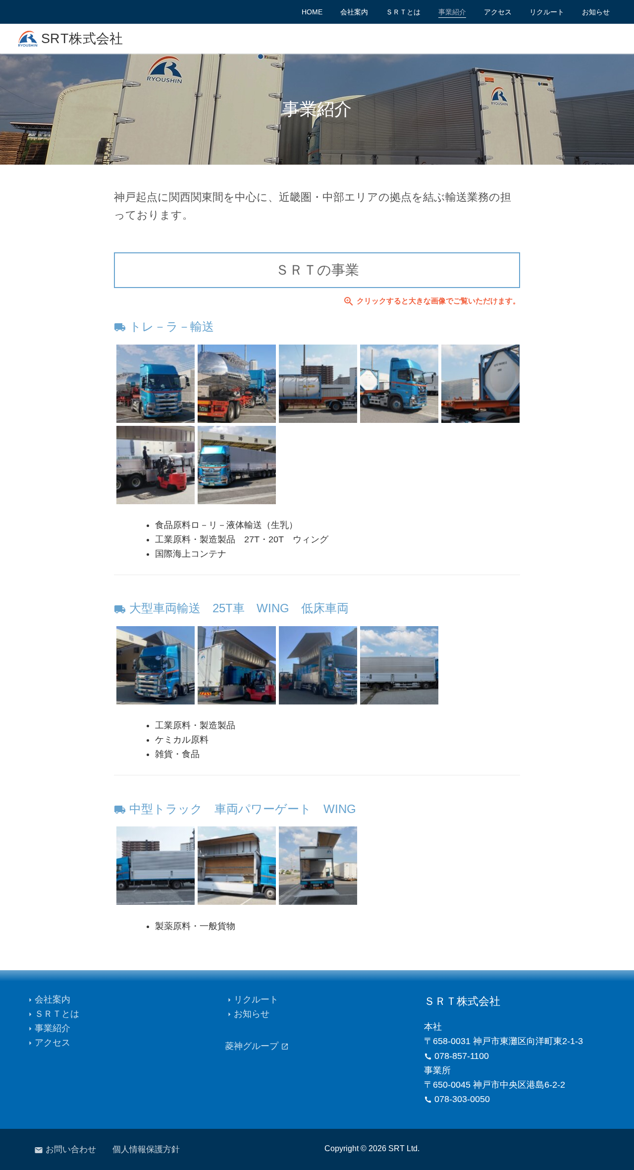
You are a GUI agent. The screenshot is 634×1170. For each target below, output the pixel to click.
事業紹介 (48, 1028)
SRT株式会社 (82, 38)
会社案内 (48, 999)
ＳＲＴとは (52, 1014)
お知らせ (247, 1014)
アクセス (48, 1043)
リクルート (251, 999)
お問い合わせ (65, 1149)
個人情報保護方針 (146, 1149)
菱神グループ (257, 1046)
